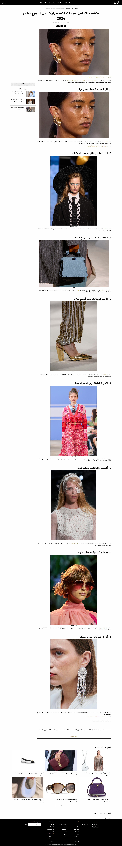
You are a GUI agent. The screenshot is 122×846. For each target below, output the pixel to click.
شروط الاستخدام (50, 829)
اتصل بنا (52, 827)
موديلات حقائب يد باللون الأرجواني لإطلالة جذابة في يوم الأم (99, 799)
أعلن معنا (52, 832)
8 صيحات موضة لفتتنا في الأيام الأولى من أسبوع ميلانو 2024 (95, 146)
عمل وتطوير (64, 832)
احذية (55, 729)
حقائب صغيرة (41, 729)
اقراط (68, 729)
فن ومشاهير (76, 836)
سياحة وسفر (64, 829)
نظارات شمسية (48, 729)
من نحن (52, 824)
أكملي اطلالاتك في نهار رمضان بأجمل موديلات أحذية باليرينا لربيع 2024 (29, 773)
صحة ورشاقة (59, 2)
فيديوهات (64, 836)
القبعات (104, 229)
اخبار (65, 827)
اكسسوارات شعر (61, 729)
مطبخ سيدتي (51, 838)
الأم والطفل (77, 839)
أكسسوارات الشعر (74, 543)
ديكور (65, 834)
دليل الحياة (51, 2)
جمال (65, 2)
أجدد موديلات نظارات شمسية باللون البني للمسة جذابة (66, 799)
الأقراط (106, 142)
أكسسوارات (68, 8)
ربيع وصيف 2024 (86, 80)
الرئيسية (76, 8)
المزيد (60, 806)
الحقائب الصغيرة (104, 290)
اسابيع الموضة (74, 729)
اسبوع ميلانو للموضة (82, 729)
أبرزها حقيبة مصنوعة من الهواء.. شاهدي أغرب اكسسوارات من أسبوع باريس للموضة (28, 800)
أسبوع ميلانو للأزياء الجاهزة (72, 80)
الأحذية (105, 374)
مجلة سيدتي (51, 836)
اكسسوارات (92, 80)
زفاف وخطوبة (76, 841)
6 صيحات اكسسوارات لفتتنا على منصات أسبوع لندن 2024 (95, 717)
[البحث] (6, 2)
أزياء (70, 2)
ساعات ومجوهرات (62, 824)
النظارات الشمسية (103, 628)
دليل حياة (77, 832)
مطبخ (45, 2)
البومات (64, 839)
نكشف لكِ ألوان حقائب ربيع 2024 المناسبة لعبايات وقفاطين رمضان (63, 773)
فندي (79, 290)
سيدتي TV (52, 841)
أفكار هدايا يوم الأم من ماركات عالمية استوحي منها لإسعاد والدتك (97, 773)
